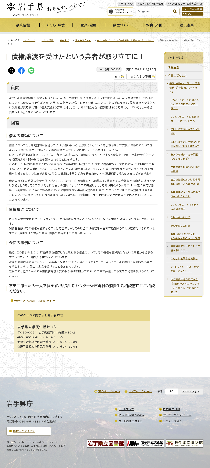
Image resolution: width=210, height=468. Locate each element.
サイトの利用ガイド (130, 421)
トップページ (29, 40)
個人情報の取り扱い (131, 415)
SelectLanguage (121, 11)
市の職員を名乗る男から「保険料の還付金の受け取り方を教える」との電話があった (185, 285)
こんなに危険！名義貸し (184, 258)
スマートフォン (190, 391)
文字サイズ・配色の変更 (151, 3)
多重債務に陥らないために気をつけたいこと (185, 194)
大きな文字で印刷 (139, 76)
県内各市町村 (171, 409)
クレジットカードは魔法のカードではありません (185, 119)
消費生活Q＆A (83, 40)
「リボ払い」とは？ (180, 217)
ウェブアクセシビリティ (177, 415)
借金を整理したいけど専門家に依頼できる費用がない (185, 181)
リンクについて (172, 421)
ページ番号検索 (193, 9)
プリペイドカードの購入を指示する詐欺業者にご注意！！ (185, 104)
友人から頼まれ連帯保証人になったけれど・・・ (185, 156)
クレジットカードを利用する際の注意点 (185, 207)
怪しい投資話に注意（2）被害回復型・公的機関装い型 (185, 144)
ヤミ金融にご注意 (180, 226)
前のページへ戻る (109, 391)
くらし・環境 (47, 40)
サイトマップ (127, 3)
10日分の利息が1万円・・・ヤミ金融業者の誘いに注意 (185, 236)
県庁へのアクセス (24, 431)
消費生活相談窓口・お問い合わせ (34, 301)
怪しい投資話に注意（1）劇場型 (185, 131)
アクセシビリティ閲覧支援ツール (186, 3)
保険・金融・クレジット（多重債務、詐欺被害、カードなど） (125, 40)
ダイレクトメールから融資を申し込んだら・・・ (185, 269)
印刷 (117, 76)
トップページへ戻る (140, 391)
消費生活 (64, 40)
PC (171, 391)
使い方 (189, 14)
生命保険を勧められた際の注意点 (185, 169)
